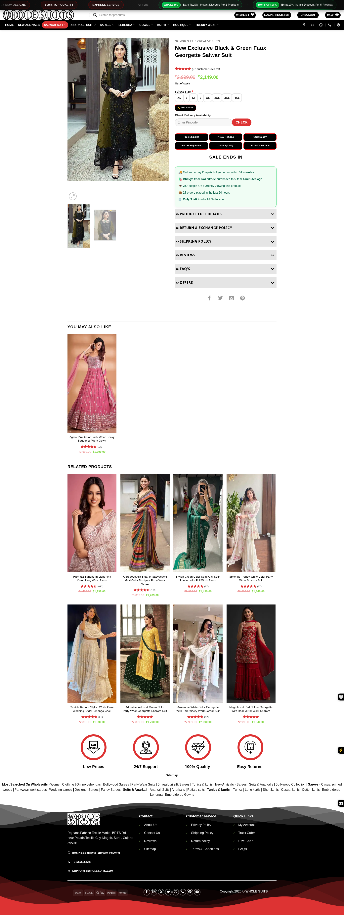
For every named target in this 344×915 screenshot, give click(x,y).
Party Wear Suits (143, 784)
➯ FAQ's (183, 268)
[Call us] (183, 892)
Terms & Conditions (205, 849)
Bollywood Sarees (116, 784)
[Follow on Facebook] (147, 892)
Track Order (246, 833)
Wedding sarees (60, 789)
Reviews (150, 841)
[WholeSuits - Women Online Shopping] (43, 15)
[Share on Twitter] (220, 298)
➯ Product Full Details (199, 214)
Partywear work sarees (31, 789)
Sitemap (172, 775)
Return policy (200, 841)
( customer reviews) (206, 69)
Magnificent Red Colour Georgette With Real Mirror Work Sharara (251, 708)
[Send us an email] (175, 892)
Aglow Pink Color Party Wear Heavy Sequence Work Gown (91, 438)
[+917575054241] (330, 25)
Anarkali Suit (81, 24)
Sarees (105, 24)
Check (242, 122)
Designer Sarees (87, 789)
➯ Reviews (185, 255)
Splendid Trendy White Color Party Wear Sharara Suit (251, 578)
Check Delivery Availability (193, 115)
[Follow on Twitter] (168, 892)
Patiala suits (196, 789)
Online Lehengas (88, 784)
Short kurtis (271, 789)
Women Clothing (62, 784)
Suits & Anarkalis (261, 784)
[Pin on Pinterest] (242, 298)
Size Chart (245, 841)
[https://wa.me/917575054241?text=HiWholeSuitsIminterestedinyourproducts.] (339, 25)
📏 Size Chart (185, 108)
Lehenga (125, 24)
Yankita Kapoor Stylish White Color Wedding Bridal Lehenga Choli (92, 708)
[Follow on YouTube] (197, 892)
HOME (9, 24)
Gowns (144, 24)
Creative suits (208, 41)
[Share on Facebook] (209, 298)
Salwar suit (54, 24)
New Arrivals (29, 24)
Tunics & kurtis (202, 784)
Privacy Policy (201, 825)
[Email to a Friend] (231, 298)
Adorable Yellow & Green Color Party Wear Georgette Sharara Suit (145, 708)
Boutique (180, 24)
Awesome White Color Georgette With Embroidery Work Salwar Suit (198, 708)
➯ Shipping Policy (194, 241)
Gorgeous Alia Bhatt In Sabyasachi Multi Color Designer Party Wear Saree (145, 580)
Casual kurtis (290, 789)
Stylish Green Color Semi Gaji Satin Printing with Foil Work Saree (198, 578)
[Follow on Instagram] (154, 892)
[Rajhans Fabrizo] (304, 25)
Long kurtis (253, 789)
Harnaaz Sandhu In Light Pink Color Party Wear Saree (92, 578)
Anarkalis (179, 789)
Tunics (238, 789)
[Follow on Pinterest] (190, 892)
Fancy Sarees (111, 789)
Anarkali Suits (160, 789)
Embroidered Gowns (179, 794)
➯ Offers (184, 282)
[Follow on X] (161, 892)
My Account (246, 825)
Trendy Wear (205, 24)
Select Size (184, 91)
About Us (150, 825)
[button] (276, 15)
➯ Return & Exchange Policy (204, 227)
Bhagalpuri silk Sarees (173, 784)
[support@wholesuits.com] (313, 25)
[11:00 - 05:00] (321, 25)
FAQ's (242, 849)
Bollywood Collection (291, 784)
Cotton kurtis (311, 789)
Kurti (161, 24)
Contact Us (152, 833)
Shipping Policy (202, 833)
